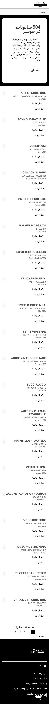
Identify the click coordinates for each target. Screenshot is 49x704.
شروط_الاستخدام (40, 674)
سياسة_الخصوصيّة (40, 678)
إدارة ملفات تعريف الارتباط (36, 683)
